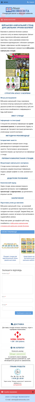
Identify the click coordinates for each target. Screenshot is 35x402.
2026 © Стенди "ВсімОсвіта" (17, 397)
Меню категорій (9, 19)
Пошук (31, 2)
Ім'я (4, 296)
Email (4, 305)
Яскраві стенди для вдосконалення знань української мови (10, 258)
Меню (19, 2)
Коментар (6, 273)
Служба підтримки (10, 392)
